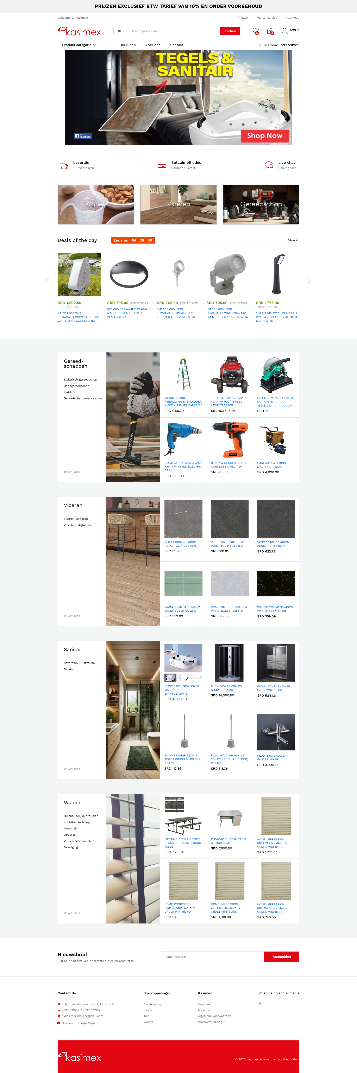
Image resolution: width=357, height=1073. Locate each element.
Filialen (243, 17)
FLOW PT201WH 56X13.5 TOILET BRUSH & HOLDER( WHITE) (229, 759)
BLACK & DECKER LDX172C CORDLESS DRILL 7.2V (230, 464)
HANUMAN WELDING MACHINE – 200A (271, 464)
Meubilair (70, 828)
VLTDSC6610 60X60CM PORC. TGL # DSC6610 (180, 543)
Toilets (68, 669)
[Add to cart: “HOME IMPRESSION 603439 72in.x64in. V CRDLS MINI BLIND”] (261, 832)
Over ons (153, 45)
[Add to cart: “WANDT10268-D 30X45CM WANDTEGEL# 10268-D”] (261, 600)
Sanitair (73, 649)
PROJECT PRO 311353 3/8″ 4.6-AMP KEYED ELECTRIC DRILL (183, 466)
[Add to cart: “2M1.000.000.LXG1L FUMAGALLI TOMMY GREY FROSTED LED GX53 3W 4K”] (164, 293)
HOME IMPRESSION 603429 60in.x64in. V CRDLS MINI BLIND (179, 907)
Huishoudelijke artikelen (81, 815)
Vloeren (73, 505)
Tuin (147, 1016)
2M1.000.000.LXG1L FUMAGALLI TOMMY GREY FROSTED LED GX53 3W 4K (176, 312)
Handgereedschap (76, 386)
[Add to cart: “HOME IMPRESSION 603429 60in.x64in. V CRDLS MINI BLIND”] (169, 897)
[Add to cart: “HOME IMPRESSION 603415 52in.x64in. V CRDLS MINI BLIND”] (215, 897)
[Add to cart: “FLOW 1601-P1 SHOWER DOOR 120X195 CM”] (261, 679)
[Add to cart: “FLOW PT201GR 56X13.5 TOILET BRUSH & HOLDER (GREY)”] (169, 748)
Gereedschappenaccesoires (83, 398)
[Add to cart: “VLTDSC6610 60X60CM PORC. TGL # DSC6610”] (169, 535)
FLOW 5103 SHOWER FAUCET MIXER (271, 757)
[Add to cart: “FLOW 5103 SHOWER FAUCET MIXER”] (261, 748)
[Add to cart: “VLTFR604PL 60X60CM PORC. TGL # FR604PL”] (261, 535)
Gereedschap (153, 1004)
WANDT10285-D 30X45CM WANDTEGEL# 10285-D (229, 608)
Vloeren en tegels (76, 518)
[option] (79, 288)
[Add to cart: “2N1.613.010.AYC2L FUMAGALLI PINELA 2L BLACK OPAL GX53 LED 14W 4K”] (263, 293)
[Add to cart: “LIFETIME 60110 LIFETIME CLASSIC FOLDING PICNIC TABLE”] (169, 832)
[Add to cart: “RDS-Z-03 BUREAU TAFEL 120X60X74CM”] (215, 832)
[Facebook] (259, 1003)
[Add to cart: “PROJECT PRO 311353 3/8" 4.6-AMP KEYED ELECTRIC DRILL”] (169, 455)
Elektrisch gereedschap (80, 379)
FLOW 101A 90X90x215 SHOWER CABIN (226, 687)
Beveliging (71, 847)
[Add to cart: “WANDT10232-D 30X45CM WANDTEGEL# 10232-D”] (169, 600)
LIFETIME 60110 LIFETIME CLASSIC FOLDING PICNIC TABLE (182, 842)
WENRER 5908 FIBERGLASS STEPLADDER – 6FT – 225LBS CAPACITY (183, 401)
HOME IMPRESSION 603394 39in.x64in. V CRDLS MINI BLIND (272, 908)
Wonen (72, 802)
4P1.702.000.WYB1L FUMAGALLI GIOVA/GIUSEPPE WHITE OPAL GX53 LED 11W (78, 317)
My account (206, 1010)
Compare (93, 293)
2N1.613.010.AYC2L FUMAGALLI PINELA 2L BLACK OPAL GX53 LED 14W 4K (277, 317)
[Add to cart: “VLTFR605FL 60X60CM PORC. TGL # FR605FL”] (215, 535)
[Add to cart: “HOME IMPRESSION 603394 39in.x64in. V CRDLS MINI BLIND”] (261, 897)
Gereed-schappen (75, 363)
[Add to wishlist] (84, 293)
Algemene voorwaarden (214, 1016)
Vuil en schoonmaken (79, 841)
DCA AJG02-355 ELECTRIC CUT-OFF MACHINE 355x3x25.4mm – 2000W (275, 401)
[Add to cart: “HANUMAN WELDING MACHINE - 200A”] (261, 456)
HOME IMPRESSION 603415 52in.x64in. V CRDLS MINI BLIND (225, 907)
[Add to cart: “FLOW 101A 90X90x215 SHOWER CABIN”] (215, 679)
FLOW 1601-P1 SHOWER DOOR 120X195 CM (273, 688)
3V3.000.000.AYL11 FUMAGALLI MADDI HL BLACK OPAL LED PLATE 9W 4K (128, 312)
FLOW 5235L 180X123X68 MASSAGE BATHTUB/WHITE (181, 689)
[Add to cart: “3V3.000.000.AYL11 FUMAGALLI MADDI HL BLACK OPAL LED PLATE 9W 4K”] (114, 293)
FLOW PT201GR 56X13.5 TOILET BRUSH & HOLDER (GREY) (182, 759)
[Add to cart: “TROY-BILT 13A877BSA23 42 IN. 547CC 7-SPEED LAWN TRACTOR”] (215, 391)
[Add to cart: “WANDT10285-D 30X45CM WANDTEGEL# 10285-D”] (215, 600)
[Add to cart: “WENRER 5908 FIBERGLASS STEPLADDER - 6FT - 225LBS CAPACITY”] (169, 391)
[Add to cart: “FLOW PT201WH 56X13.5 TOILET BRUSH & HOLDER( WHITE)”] (215, 748)
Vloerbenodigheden (77, 525)
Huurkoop (292, 17)
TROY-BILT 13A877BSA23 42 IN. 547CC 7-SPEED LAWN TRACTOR (227, 401)
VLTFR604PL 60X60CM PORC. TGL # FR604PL (273, 544)
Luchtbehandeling (76, 822)
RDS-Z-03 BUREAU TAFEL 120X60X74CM (229, 841)
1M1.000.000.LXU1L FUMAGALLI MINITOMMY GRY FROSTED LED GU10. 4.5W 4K (227, 312)
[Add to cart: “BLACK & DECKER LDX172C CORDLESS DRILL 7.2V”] (215, 455)
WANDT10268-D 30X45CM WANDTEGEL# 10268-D (275, 608)
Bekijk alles (72, 471)
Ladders (69, 392)
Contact (176, 45)
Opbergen (70, 834)
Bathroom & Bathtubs (79, 662)
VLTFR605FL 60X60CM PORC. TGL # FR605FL (227, 543)
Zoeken (230, 31)
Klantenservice (266, 17)
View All (293, 240)
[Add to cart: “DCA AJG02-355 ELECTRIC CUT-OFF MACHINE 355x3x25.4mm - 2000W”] (261, 391)
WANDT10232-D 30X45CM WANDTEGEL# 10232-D (182, 608)
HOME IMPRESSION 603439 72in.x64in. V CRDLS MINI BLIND (272, 843)
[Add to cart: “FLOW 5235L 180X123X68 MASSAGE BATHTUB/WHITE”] (169, 679)
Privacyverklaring (210, 1022)
